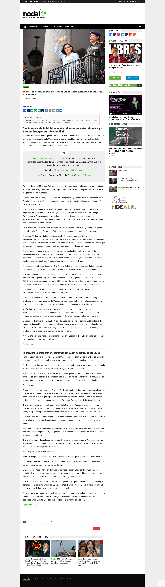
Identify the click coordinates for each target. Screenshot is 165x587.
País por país (33, 26)
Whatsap (116, 78)
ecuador (36, 521)
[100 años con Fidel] (113, 173)
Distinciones (53, 1)
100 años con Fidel (122, 171)
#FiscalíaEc (63, 158)
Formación (69, 26)
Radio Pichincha (30, 505)
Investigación (57, 26)
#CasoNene (50, 158)
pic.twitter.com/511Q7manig (69, 170)
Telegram (134, 78)
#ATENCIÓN (37, 158)
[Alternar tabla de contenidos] (95, 117)
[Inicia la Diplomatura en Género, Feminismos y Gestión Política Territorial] (125, 105)
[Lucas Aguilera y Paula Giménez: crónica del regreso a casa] (125, 53)
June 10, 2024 (83, 175)
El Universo (28, 344)
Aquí (140, 85)
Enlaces (45, 1)
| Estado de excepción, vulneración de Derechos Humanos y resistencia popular (129, 180)
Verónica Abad (50, 521)
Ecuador (25, 87)
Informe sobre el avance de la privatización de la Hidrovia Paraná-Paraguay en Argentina (125, 150)
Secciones (44, 26)
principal (43, 521)
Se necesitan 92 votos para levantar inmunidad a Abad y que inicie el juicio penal (47, 122)
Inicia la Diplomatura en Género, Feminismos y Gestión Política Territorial (124, 118)
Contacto (62, 1)
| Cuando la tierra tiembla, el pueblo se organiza (129, 188)
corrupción (29, 521)
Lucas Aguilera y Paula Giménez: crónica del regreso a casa (124, 66)
